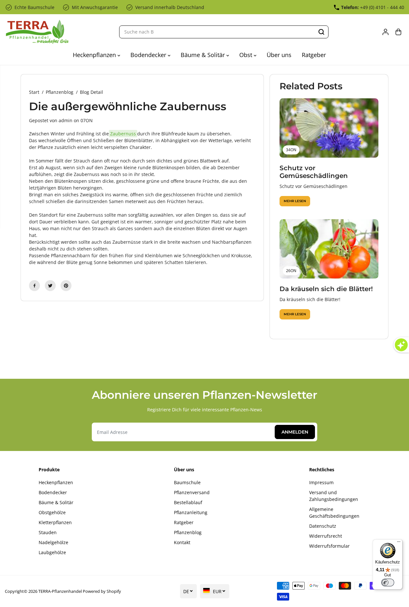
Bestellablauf (188, 502)
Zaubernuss (123, 134)
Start (34, 92)
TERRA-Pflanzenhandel (60, 591)
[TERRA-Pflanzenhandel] (37, 31)
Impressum (321, 482)
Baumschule (187, 482)
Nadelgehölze (53, 542)
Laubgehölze (52, 552)
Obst (246, 55)
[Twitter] (50, 285)
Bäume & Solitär (203, 55)
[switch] (387, 582)
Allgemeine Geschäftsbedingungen (334, 512)
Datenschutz (322, 526)
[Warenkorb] (398, 32)
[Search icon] (321, 31)
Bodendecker (149, 55)
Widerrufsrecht (325, 536)
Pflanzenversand (192, 492)
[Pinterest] (66, 285)
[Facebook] (34, 285)
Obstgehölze (52, 512)
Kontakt (182, 542)
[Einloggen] (385, 32)
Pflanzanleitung (190, 512)
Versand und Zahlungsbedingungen (333, 495)
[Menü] (399, 543)
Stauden (48, 532)
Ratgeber (314, 55)
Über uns (279, 55)
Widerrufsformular (329, 546)
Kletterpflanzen (55, 522)
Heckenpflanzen (95, 55)
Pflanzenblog (59, 92)
